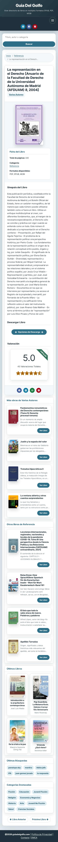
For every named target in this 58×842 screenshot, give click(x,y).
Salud (11, 809)
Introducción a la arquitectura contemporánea (17, 703)
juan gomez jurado (24, 773)
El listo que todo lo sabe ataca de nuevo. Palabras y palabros (30, 613)
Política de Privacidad (42, 834)
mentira (28, 767)
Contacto (25, 837)
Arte (22, 803)
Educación (24, 792)
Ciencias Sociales (26, 809)
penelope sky (14, 767)
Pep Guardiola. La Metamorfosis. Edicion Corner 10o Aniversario (41, 706)
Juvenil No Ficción (36, 803)
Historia (12, 803)
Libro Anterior (19, 819)
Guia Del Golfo (29, 5)
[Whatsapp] (32, 390)
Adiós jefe (41, 767)
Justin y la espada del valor (33, 441)
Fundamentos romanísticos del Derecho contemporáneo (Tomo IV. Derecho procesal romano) (34, 412)
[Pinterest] (35, 26)
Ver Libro (43, 430)
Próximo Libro (39, 819)
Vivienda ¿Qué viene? (40, 746)
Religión (12, 797)
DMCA (34, 837)
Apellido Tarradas (29, 641)
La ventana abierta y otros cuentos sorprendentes (33, 496)
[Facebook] (29, 26)
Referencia (19, 55)
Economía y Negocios (30, 797)
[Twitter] (23, 26)
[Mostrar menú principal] (52, 20)
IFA (9, 773)
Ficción (11, 792)
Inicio (8, 55)
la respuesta (42, 773)
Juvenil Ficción (40, 792)
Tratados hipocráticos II (31, 469)
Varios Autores (16, 94)
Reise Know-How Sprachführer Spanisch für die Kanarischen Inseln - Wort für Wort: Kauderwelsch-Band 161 (32, 580)
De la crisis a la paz (17, 744)
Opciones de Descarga (29, 332)
